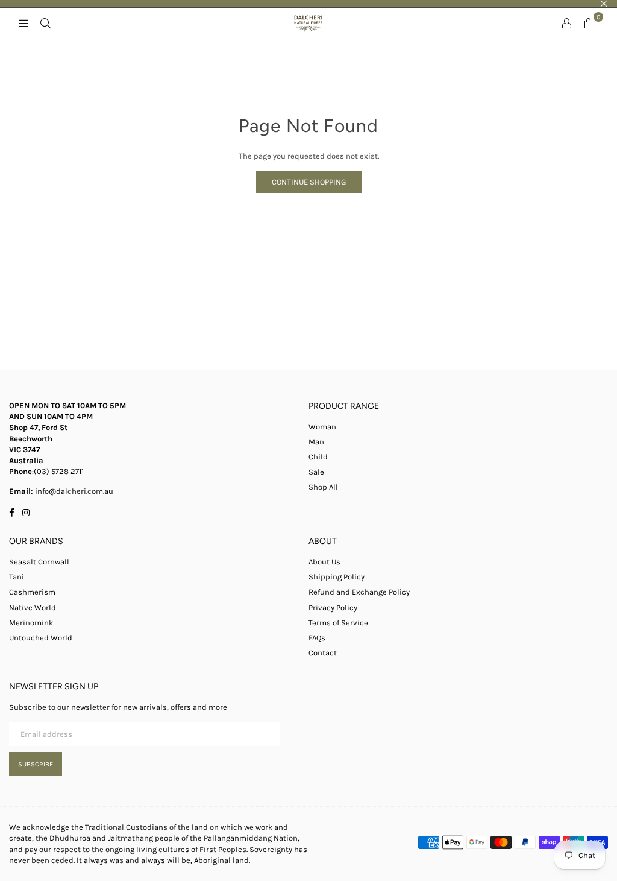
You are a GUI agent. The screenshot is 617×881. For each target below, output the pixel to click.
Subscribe (35, 764)
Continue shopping (309, 181)
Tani (16, 576)
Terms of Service (338, 622)
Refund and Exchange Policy (359, 591)
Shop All (323, 486)
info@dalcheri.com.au (73, 491)
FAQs (316, 637)
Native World (32, 607)
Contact (322, 652)
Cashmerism (32, 591)
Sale (316, 471)
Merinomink (31, 622)
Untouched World (40, 637)
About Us (324, 561)
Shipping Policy (336, 576)
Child (318, 456)
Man (316, 441)
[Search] (45, 23)
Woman (322, 426)
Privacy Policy (332, 607)
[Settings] (566, 23)
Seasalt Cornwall (39, 561)
